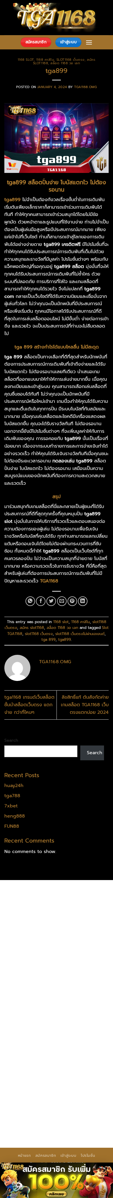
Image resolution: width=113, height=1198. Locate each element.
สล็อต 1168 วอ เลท (65, 63)
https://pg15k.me (64, 914)
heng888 (14, 816)
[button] (88, 42)
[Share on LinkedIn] (83, 601)
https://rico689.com (72, 900)
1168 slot (26, 59)
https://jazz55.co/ (24, 1056)
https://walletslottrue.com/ (34, 1108)
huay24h (13, 785)
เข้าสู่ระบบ (68, 1155)
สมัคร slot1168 (32, 627)
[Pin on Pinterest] (72, 601)
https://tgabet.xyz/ (74, 952)
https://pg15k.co (63, 922)
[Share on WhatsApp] (30, 601)
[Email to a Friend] (62, 601)
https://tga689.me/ (26, 1093)
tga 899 (48, 639)
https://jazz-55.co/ (69, 1041)
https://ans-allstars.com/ (32, 982)
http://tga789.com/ (26, 959)
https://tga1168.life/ (73, 966)
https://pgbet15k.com (69, 929)
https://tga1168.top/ (27, 966)
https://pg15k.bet (24, 914)
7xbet (11, 805)
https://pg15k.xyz (23, 922)
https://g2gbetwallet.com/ (34, 1063)
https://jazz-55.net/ (74, 1048)
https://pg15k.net (23, 929)
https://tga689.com (84, 1086)
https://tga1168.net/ (72, 959)
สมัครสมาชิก (45, 1155)
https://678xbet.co (74, 974)
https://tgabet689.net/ (30, 1100)
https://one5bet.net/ (75, 989)
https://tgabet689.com (76, 1093)
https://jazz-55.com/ (27, 1048)
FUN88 (11, 826)
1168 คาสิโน (45, 59)
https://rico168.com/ (27, 989)
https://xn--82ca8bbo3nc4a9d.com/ (46, 1075)
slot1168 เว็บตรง (71, 59)
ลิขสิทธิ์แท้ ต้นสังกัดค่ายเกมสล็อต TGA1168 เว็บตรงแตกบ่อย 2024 (85, 705)
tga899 (64, 639)
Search (11, 740)
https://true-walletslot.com (67, 1034)
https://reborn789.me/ (61, 1011)
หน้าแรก (24, 1155)
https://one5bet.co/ (27, 996)
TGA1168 (49, 580)
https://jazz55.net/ (25, 1019)
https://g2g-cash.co (76, 907)
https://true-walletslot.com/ (35, 1123)
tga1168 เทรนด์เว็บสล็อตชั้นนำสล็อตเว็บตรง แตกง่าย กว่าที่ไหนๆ (29, 705)
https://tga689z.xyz (26, 900)
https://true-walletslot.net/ (66, 1115)
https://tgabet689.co (82, 1100)
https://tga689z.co (73, 892)
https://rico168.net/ (84, 982)
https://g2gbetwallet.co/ (32, 1086)
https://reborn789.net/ (30, 1004)
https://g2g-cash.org (28, 907)
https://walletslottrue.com (77, 1019)
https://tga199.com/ (73, 996)
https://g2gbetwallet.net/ (33, 1071)
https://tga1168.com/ (27, 952)
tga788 (12, 795)
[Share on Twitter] (51, 601)
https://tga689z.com (27, 892)
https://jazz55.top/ (25, 1041)
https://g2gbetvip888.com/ (77, 1056)
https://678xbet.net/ (28, 974)
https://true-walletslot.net (33, 1026)
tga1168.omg (85, 87)
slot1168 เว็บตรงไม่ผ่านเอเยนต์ (80, 633)
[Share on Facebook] (40, 601)
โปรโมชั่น (88, 1155)
